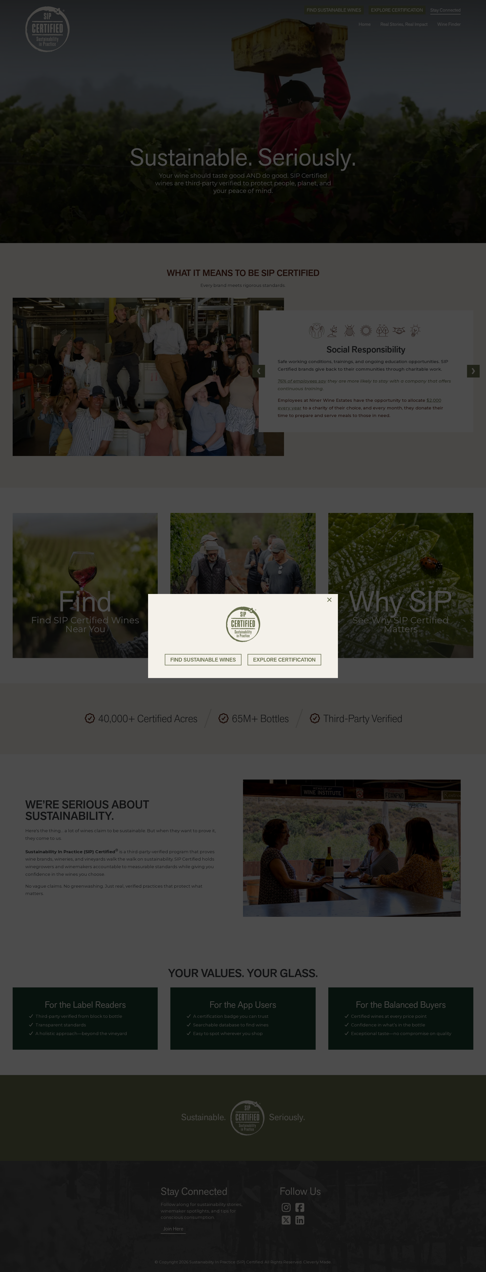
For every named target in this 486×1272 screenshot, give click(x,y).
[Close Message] (329, 600)
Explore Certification (284, 659)
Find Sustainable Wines (203, 659)
